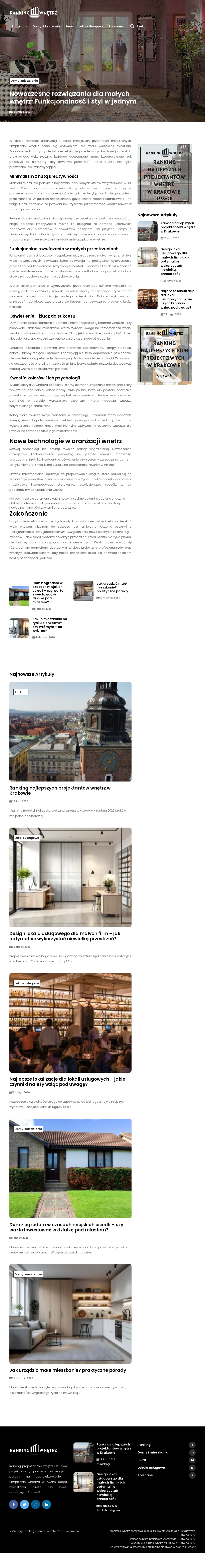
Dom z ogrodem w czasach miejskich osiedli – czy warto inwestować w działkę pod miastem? (47, 593)
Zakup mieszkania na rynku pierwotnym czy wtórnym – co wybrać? (49, 625)
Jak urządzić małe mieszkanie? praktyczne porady (112, 587)
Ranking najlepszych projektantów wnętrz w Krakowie (60, 790)
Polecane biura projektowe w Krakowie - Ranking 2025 (163, 1539)
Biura (69, 26)
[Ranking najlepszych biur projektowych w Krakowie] (165, 355)
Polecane (116, 26)
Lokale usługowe (91, 26)
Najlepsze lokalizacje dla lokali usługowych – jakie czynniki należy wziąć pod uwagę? (67, 1081)
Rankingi (18, 26)
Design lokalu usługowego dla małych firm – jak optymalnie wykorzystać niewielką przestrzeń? (64, 936)
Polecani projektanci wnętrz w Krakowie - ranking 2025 (163, 1543)
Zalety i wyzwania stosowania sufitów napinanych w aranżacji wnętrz (153, 1547)
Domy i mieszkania (46, 26)
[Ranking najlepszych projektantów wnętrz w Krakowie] (165, 174)
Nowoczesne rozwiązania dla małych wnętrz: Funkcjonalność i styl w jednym (73, 97)
